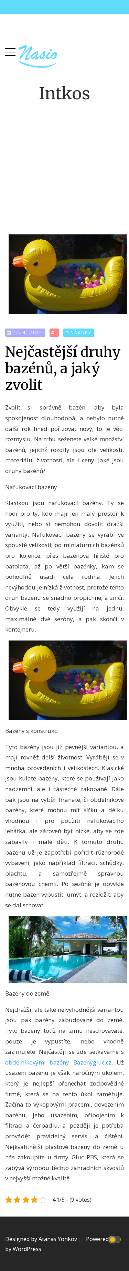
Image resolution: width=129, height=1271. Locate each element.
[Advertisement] (64, 163)
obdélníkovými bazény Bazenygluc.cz (58, 1062)
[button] (10, 50)
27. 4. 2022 (27, 332)
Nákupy (81, 332)
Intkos (64, 93)
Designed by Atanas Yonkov (41, 1239)
